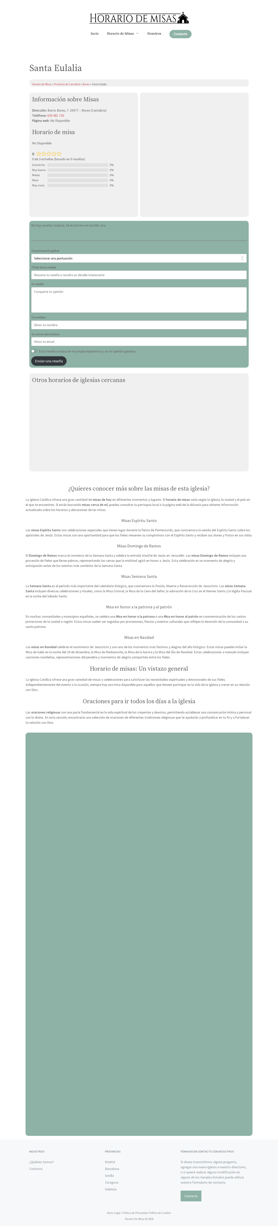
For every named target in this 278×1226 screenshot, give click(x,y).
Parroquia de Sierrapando (50, 419)
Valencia (110, 1189)
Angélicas (39, 411)
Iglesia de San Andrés (48, 464)
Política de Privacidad (134, 1213)
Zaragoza (111, 1182)
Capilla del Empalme (47, 428)
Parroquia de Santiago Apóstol (54, 402)
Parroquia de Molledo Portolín (53, 446)
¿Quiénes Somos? (41, 1162)
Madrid (110, 1162)
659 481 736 (55, 115)
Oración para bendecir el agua (139, 862)
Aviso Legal (113, 1213)
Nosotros (154, 33)
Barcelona (112, 1169)
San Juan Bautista (45, 393)
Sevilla (109, 1175)
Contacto (180, 34)
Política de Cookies (160, 1213)
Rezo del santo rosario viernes (139, 997)
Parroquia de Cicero (46, 455)
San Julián (39, 437)
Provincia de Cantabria (67, 84)
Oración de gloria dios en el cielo (139, 1131)
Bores (86, 84)
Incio (95, 33)
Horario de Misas (120, 33)
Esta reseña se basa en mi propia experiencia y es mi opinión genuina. (87, 351)
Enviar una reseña (49, 361)
